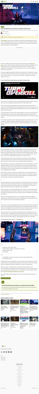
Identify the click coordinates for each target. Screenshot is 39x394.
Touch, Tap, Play (19, 381)
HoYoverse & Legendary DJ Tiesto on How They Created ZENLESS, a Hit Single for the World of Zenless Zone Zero (24, 309)
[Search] (32, 1)
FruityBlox (19, 383)
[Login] (37, 1)
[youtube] (11, 352)
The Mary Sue (19, 380)
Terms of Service (3, 357)
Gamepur (19, 368)
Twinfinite (19, 367)
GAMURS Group (36, 388)
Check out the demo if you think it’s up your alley (14, 271)
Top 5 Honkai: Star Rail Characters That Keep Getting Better (33, 307)
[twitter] (6, 352)
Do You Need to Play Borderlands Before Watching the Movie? (5, 324)
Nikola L (2, 310)
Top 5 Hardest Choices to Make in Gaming (4, 307)
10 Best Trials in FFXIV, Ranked (32, 324)
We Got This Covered (19, 373)
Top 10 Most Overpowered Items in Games (14, 324)
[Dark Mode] (33, 1)
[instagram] (4, 352)
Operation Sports (19, 379)
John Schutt (22, 313)
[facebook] (9, 352)
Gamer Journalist (19, 376)
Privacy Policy (3, 358)
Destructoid (19, 375)
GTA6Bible (19, 385)
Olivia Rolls (21, 328)
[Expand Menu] (35, 1)
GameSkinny (19, 377)
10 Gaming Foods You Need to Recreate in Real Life (14, 307)
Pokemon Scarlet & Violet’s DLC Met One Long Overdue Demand (24, 325)
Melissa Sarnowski (13, 310)
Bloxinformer (19, 384)
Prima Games (19, 371)
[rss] (2, 352)
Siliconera (19, 372)
